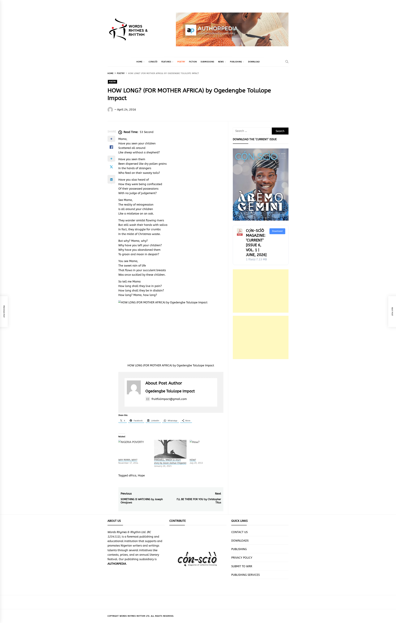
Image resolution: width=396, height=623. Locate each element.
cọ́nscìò (153, 62)
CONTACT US (239, 532)
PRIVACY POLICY (241, 557)
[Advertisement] (260, 291)
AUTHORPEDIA (117, 563)
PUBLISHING (236, 62)
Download (277, 231)
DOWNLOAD (254, 62)
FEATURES (166, 62)
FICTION (193, 62)
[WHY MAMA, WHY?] (134, 449)
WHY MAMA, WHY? (127, 460)
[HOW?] (206, 449)
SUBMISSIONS (207, 62)
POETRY (181, 62)
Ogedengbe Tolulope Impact (170, 391)
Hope (141, 475)
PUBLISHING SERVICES (245, 575)
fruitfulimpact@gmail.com (169, 399)
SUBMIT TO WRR (241, 566)
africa (132, 475)
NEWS (221, 62)
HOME (139, 62)
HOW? (193, 460)
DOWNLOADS (240, 540)
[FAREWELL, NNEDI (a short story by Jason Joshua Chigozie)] (170, 449)
